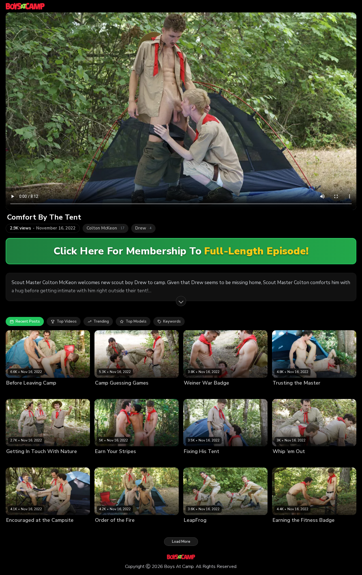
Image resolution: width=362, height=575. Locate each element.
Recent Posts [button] (28, 321)
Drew (129, 529)
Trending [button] (101, 321)
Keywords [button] (172, 321)
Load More (181, 541)
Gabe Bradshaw (138, 461)
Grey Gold (159, 392)
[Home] (25, 6)
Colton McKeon (19, 392)
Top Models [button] (136, 321)
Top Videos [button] (67, 321)
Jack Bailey (71, 392)
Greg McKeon (47, 392)
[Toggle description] (181, 301)
